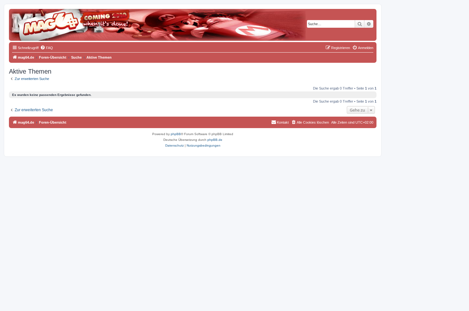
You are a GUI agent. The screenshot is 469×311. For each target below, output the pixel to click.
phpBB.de (214, 139)
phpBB (176, 134)
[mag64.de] (38, 21)
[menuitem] (46, 48)
